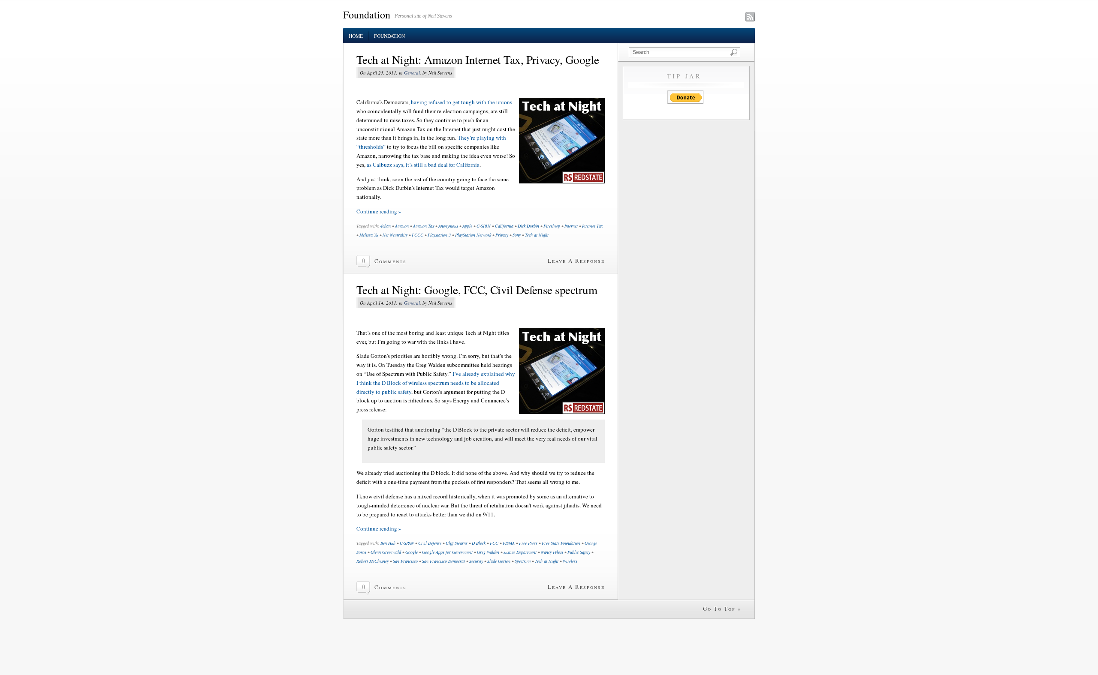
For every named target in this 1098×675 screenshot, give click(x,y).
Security (476, 561)
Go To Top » (722, 608)
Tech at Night (537, 235)
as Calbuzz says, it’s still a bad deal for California (423, 164)
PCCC (417, 235)
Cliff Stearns (457, 543)
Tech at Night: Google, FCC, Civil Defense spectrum (476, 289)
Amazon (402, 226)
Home (356, 36)
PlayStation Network (473, 235)
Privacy (501, 235)
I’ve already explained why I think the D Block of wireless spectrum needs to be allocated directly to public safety (435, 383)
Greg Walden (488, 552)
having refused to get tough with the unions (461, 102)
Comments (390, 261)
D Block (479, 543)
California (504, 226)
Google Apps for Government (447, 552)
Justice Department (520, 552)
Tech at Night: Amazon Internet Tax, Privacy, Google (477, 59)
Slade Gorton (498, 561)
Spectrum (523, 561)
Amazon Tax (423, 226)
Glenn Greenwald (386, 552)
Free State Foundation (561, 543)
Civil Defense (429, 543)
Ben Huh (387, 543)
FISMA (509, 543)
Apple (467, 226)
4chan (385, 226)
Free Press (528, 543)
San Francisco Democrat (443, 561)
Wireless (570, 561)
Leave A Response (576, 260)
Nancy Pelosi (552, 552)
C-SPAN (484, 226)
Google (411, 552)
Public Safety (578, 552)
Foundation (366, 14)
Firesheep (551, 226)
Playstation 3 (439, 235)
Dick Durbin (528, 226)
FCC (494, 543)
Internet (571, 226)
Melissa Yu (368, 235)
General (412, 72)
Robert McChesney (372, 561)
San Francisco (405, 561)
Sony (517, 235)
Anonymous (448, 226)
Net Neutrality (395, 235)
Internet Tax (592, 226)
